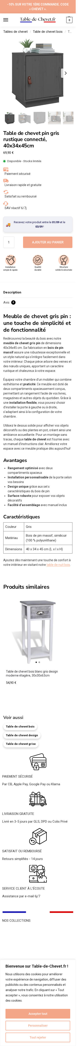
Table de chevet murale (19, 949)
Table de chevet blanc (17, 939)
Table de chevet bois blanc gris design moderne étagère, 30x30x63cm (32, 673)
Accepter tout (38, 1013)
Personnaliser (38, 1025)
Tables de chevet (15, 32)
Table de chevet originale (20, 944)
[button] (68, 20)
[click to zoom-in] (37, 73)
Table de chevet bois (48, 32)
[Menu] (9, 20)
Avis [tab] (8, 302)
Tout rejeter (38, 1037)
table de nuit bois (58, 564)
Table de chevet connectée (21, 954)
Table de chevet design (22, 735)
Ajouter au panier (47, 242)
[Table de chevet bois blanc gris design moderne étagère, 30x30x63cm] (38, 630)
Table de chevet (13, 929)
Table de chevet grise (21, 744)
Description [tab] (12, 292)
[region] (38, 1003)
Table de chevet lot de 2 (19, 959)
